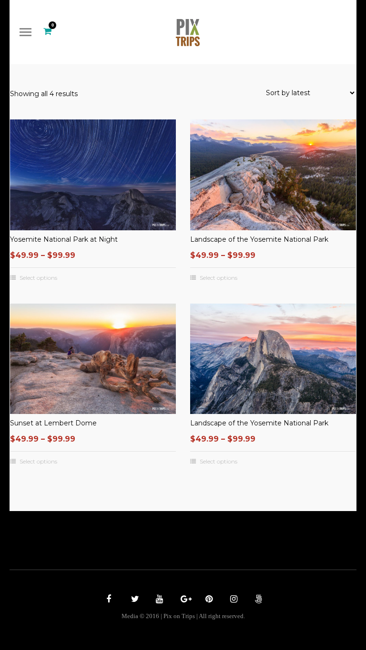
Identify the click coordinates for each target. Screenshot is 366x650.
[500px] (257, 600)
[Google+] (183, 600)
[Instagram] (232, 600)
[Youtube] (158, 600)
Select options (38, 278)
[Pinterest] (208, 600)
